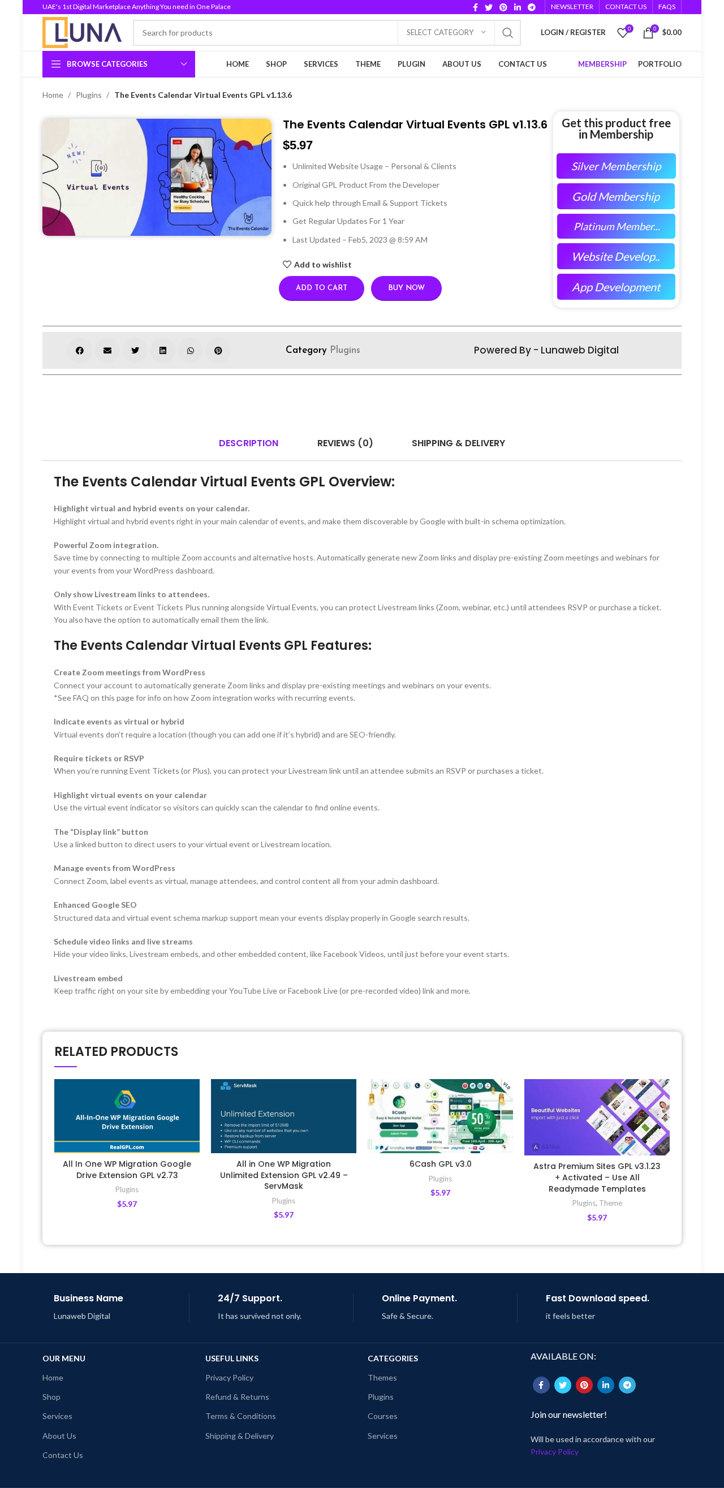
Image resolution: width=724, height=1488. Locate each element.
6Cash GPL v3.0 (441, 1164)
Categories (393, 1358)
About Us (59, 1435)
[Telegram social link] (531, 7)
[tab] (248, 443)
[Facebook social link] (475, 7)
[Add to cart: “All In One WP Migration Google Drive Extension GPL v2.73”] (191, 1123)
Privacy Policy (229, 1377)
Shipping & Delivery (239, 1435)
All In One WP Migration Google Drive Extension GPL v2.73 (127, 1169)
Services (57, 1416)
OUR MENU (63, 1358)
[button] (79, 350)
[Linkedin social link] (517, 7)
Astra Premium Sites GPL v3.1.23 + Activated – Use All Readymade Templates (597, 1177)
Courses (383, 1416)
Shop (51, 1396)
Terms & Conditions (240, 1416)
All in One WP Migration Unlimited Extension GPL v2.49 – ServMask (284, 1175)
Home (53, 95)
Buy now (406, 288)
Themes (382, 1377)
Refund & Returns (237, 1396)
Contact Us (62, 1455)
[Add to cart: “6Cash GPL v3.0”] (504, 1123)
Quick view (191, 1148)
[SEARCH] (508, 33)
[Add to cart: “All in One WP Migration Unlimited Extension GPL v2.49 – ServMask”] (348, 1123)
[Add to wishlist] (191, 1097)
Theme (610, 1202)
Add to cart (321, 288)
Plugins (90, 95)
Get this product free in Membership (616, 128)
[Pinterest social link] (503, 7)
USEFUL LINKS (231, 1358)
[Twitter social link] (488, 7)
